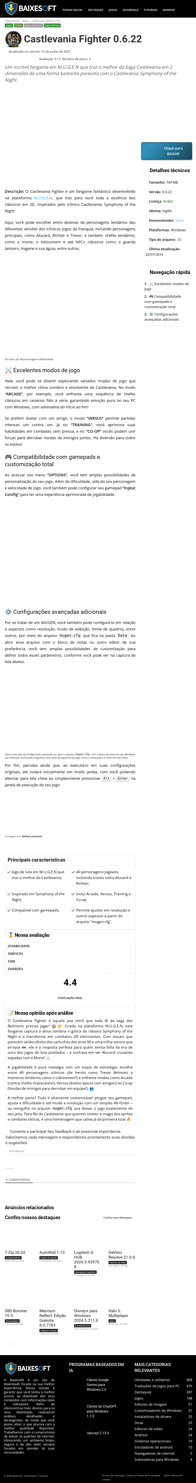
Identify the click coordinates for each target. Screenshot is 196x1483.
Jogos (25, 20)
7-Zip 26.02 (15, 1252)
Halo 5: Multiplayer (118, 1313)
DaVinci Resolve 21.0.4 (122, 1255)
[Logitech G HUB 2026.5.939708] (85, 1236)
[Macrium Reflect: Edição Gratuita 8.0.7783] (50, 1294)
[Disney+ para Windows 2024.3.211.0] (85, 1294)
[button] (187, 10)
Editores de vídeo (118, 1262)
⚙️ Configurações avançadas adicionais (161, 317)
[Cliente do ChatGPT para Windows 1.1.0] (76, 1411)
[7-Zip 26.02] (16, 1236)
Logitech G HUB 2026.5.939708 (86, 1259)
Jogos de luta (52, 25)
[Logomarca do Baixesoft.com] (30, 8)
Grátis (18, 25)
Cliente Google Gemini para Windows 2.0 (98, 1384)
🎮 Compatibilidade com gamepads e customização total (162, 301)
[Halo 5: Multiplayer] (120, 1294)
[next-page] (13, 1344)
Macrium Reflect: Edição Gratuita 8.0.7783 (52, 1318)
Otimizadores (12, 1320)
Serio (180, 220)
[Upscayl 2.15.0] (76, 1437)
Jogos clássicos (33, 25)
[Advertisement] (98, 112)
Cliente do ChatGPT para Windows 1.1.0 (102, 1411)
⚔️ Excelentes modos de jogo (166, 286)
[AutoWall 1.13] (50, 1236)
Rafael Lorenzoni (32, 836)
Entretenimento (82, 1325)
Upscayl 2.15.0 (98, 1433)
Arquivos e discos (49, 1330)
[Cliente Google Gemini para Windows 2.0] (76, 1384)
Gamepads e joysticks (85, 1272)
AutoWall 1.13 (52, 1252)
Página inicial (12, 20)
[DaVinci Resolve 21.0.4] (120, 1236)
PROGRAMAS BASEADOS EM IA (96, 1367)
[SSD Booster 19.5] (16, 1294)
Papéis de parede (49, 1257)
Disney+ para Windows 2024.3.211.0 (86, 1316)
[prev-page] (7, 1344)
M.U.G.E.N (43, 197)
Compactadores (13, 1257)
